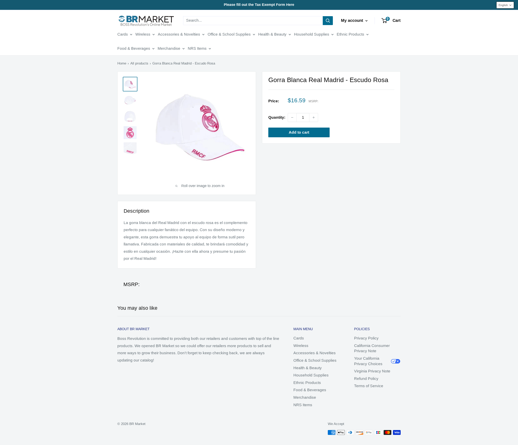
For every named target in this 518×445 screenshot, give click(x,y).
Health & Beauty (272, 34)
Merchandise (169, 48)
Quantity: (276, 117)
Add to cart (299, 132)
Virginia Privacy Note (372, 371)
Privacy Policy (366, 338)
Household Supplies (311, 34)
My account (352, 20)
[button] (505, 5)
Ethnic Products (350, 34)
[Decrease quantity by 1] (292, 117)
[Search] (328, 20)
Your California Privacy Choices (368, 361)
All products (139, 63)
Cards (122, 34)
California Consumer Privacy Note (372, 348)
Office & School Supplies (229, 34)
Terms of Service (368, 386)
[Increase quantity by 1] (313, 117)
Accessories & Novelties (179, 34)
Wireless (142, 34)
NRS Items (197, 48)
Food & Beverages (133, 48)
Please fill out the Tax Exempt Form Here (259, 5)
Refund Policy (366, 378)
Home (121, 63)
